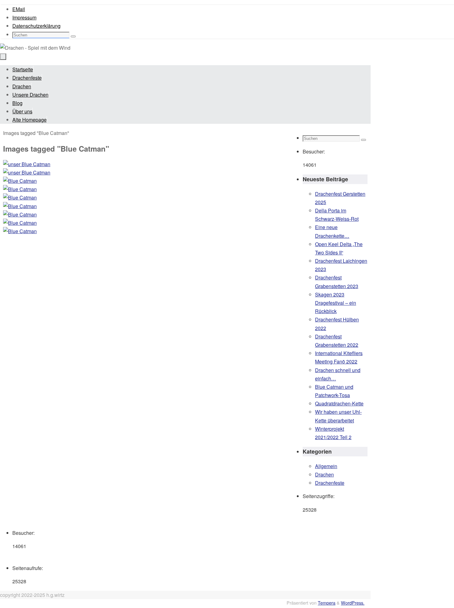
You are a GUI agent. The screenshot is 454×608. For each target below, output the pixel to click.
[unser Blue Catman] (145, 164)
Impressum (24, 17)
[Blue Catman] (145, 181)
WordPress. (352, 602)
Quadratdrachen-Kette (339, 403)
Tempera (326, 602)
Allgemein (326, 466)
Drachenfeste (329, 482)
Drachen (324, 474)
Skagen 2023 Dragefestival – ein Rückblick (335, 303)
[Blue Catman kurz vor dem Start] (145, 231)
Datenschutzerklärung (36, 25)
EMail (18, 9)
